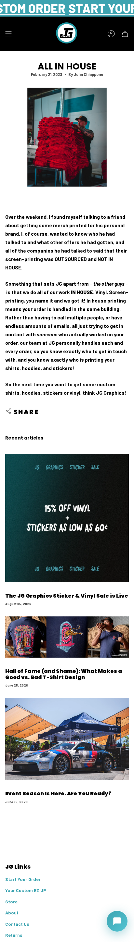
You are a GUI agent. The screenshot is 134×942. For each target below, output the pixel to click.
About (12, 912)
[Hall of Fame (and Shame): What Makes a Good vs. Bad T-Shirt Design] (67, 637)
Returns (13, 935)
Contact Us (17, 924)
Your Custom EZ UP (25, 890)
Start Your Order (23, 879)
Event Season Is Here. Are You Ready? (58, 793)
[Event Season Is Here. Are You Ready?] (67, 739)
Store (11, 901)
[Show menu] (8, 34)
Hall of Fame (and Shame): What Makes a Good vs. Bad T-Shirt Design (63, 674)
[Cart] (125, 34)
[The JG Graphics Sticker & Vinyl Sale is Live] (67, 518)
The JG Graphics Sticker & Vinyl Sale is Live (66, 596)
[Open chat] (117, 921)
